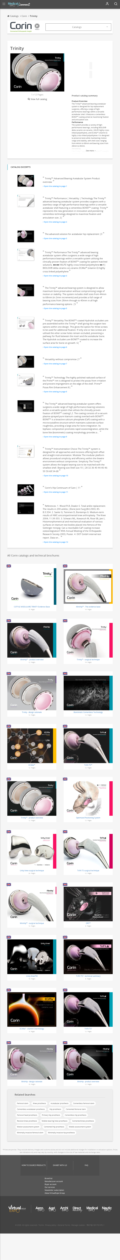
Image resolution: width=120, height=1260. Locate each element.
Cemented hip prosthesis (54, 1127)
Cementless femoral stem (83, 1103)
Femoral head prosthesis (27, 1115)
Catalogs (77, 27)
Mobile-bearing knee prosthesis (54, 1121)
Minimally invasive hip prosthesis (61, 1132)
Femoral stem (22, 1103)
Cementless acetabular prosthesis (31, 1109)
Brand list (48, 1178)
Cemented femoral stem (76, 1109)
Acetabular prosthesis (59, 1103)
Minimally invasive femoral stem (30, 1132)
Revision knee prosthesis (27, 1121)
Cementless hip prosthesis (75, 1115)
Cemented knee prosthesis (83, 1121)
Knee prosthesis (39, 1103)
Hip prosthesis (55, 1109)
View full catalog (39, 99)
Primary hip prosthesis (51, 1115)
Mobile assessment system (80, 1127)
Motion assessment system (28, 1127)
